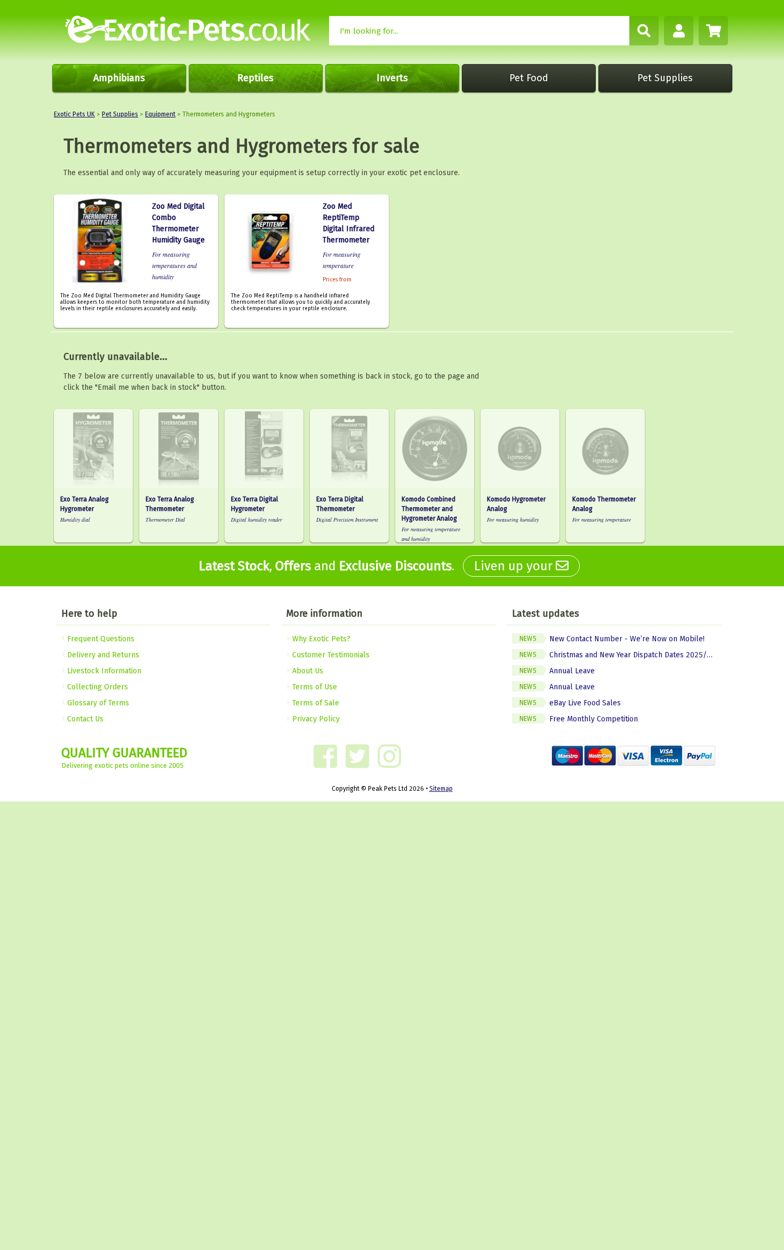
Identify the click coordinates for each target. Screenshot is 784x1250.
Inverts (392, 78)
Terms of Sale (314, 702)
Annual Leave (557, 670)
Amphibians (119, 78)
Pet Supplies (665, 78)
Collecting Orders (96, 686)
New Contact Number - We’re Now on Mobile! (612, 638)
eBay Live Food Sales (570, 702)
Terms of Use (313, 686)
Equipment (160, 114)
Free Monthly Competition (578, 719)
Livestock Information (103, 670)
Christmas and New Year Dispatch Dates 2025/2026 (620, 654)
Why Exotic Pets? (320, 638)
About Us (306, 670)
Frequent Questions (99, 638)
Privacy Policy (315, 719)
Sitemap (441, 788)
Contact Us (84, 719)
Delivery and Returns (102, 654)
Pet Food (528, 78)
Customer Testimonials (330, 654)
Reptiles (255, 78)
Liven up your (515, 566)
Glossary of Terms (97, 702)
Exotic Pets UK (74, 114)
